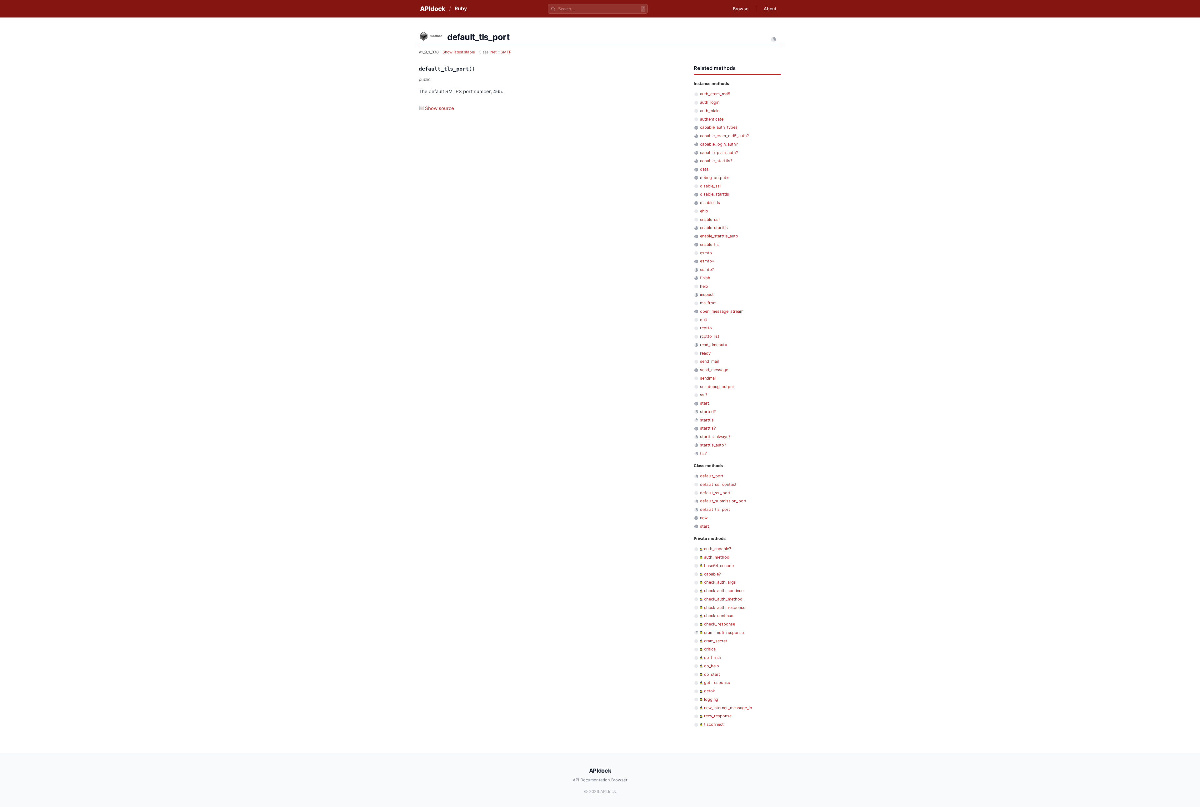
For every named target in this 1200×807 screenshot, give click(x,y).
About (770, 8)
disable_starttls (714, 194)
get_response (717, 682)
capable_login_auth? (719, 144)
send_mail (709, 361)
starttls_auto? (713, 445)
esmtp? (707, 269)
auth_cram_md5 (715, 94)
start (704, 403)
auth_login (709, 102)
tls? (703, 453)
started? (708, 411)
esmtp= (707, 261)
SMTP (506, 52)
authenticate (711, 119)
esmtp (706, 253)
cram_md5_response (724, 632)
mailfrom (708, 303)
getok (709, 691)
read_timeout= (713, 344)
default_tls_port (715, 509)
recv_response (718, 716)
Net (493, 52)
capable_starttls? (716, 160)
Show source (439, 108)
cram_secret (715, 641)
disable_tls (710, 202)
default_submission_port (723, 501)
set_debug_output (717, 386)
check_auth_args (720, 582)
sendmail (708, 378)
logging (711, 699)
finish (705, 278)
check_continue (718, 615)
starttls (707, 420)
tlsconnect (714, 724)
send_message (714, 369)
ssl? (703, 394)
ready (705, 353)
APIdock (432, 8)
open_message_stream (721, 311)
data (704, 169)
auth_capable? (717, 548)
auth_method (716, 557)
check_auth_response (724, 607)
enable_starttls (714, 227)
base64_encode (719, 565)
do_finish (712, 657)
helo (704, 286)
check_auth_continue (723, 590)
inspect (707, 294)
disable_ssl (710, 186)
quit (703, 319)
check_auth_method (723, 599)
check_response (719, 624)
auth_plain (709, 110)
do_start (712, 674)
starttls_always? (715, 436)
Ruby (461, 8)
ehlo (704, 211)
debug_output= (714, 177)
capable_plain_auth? (719, 152)
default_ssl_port (715, 493)
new (704, 518)
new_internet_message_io (728, 707)
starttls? (708, 428)
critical (710, 649)
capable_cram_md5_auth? (724, 135)
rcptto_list (709, 336)
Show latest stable (459, 52)
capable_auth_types (719, 127)
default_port (711, 476)
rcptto (706, 328)
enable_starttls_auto (719, 236)
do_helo (711, 666)
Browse (740, 8)
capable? (712, 574)
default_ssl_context (718, 484)
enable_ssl (709, 219)
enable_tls (709, 244)
